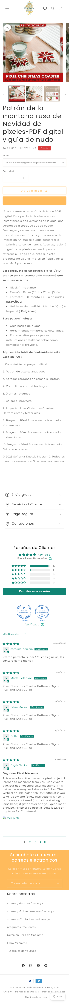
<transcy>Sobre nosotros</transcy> (30, 911)
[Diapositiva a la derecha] (65, 94)
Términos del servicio (36, 997)
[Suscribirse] (58, 883)
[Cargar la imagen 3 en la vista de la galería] (52, 93)
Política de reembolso (27, 992)
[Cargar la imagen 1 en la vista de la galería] (17, 93)
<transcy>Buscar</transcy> (25, 903)
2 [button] (30, 842)
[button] (7, 8)
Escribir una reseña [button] (34, 591)
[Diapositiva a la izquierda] (4, 94)
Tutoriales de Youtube (21, 950)
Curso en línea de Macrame (25, 934)
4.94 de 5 (44, 554)
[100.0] (24, 612)
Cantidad (8, 171)
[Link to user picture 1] (11, 824)
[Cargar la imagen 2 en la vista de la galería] (34, 93)
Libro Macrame (17, 943)
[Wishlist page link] (45, 8)
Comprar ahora (35, 200)
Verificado (32, 624)
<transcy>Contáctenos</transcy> (29, 919)
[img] (11, 644)
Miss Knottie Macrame (31, 987)
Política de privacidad (53, 992)
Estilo (6, 155)
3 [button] (35, 842)
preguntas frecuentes (21, 927)
